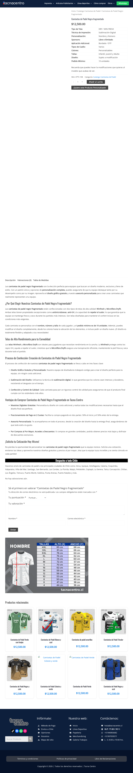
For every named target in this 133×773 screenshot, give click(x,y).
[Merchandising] (78, 736)
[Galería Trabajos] (78, 740)
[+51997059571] (109, 736)
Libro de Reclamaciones (105, 758)
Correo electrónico (76, 518)
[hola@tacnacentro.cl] (111, 725)
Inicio (73, 11)
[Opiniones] (44, 732)
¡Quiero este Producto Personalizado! (89, 87)
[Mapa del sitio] (46, 740)
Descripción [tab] (10, 280)
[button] (123, 3)
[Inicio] (74, 725)
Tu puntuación (17, 497)
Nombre (12, 518)
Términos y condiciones (27, 758)
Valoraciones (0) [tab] (24, 280)
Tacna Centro (90, 766)
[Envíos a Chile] (45, 729)
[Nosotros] (43, 736)
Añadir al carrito (96, 82)
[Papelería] (75, 732)
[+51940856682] (109, 732)
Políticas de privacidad (66, 758)
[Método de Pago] (46, 725)
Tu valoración (16, 503)
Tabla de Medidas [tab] (41, 280)
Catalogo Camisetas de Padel (88, 11)
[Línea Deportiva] (78, 729)
